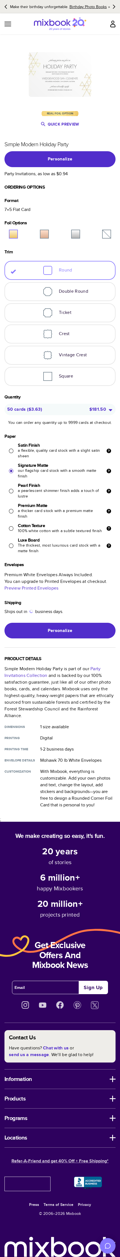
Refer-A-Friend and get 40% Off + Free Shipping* (60, 1161)
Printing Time (16, 749)
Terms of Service (58, 1204)
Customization (17, 771)
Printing (12, 738)
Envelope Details (19, 760)
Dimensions (14, 726)
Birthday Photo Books (88, 6)
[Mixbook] (60, 24)
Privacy (84, 1204)
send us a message (29, 1054)
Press (34, 1204)
